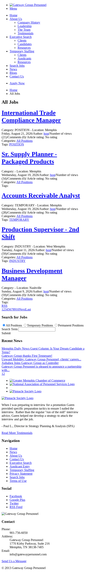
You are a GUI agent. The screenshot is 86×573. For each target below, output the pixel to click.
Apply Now (17, 83)
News (13, 69)
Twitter (14, 503)
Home (13, 15)
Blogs (13, 73)
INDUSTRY (17, 261)
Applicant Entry (20, 466)
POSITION (16, 144)
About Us (16, 19)
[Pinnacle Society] (25, 391)
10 (17, 309)
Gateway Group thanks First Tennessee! (27, 355)
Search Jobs (17, 65)
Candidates (25, 44)
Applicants (24, 58)
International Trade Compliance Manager (31, 116)
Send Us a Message (14, 561)
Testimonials (25, 33)
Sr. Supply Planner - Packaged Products (29, 157)
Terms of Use (18, 480)
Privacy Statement (21, 473)
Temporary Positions (40, 325)
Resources (24, 47)
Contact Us (17, 76)
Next (22, 309)
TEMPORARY (19, 219)
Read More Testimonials (17, 433)
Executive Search (21, 37)
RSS (4, 305)
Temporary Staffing (22, 51)
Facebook (16, 496)
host (46, 133)
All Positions (24, 140)
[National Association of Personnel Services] (42, 384)
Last (28, 309)
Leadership (25, 26)
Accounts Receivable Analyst (41, 195)
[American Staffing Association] (17, 398)
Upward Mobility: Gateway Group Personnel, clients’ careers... (41, 359)
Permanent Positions (71, 325)
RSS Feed (16, 507)
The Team (24, 29)
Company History (29, 22)
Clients (22, 40)
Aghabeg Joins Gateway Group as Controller (30, 363)
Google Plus (17, 499)
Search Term (10, 329)
